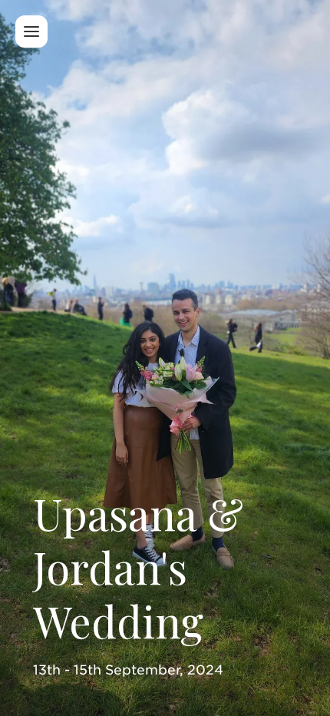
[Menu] (31, 31)
